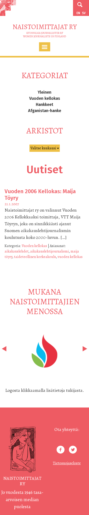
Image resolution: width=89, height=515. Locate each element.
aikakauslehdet (17, 251)
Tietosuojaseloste (67, 463)
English (78, 13)
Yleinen (44, 92)
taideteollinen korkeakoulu (35, 256)
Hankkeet (44, 104)
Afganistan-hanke (44, 110)
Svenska (84, 13)
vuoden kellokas (70, 256)
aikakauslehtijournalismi (49, 251)
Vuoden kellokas (44, 98)
